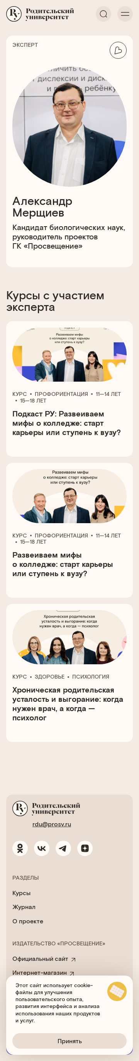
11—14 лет (108, 394)
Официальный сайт (40, 958)
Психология (90, 677)
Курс (19, 394)
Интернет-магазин (39, 972)
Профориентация (61, 394)
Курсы (21, 892)
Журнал (24, 906)
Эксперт (25, 45)
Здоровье (49, 677)
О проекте (27, 921)
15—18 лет (33, 400)
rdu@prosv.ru (51, 823)
